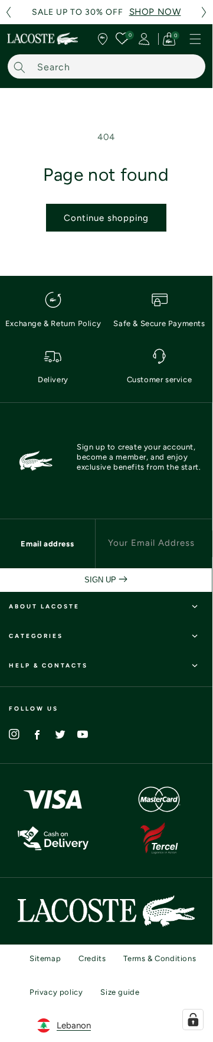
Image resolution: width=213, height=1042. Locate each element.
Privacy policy (56, 992)
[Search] (19, 67)
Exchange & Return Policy (53, 323)
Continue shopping (106, 218)
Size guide (119, 992)
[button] (8, 12)
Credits (92, 958)
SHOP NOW (155, 11)
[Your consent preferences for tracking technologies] (193, 1020)
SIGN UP (101, 579)
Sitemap (45, 958)
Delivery (53, 379)
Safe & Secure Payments (159, 323)
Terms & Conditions (159, 958)
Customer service (159, 379)
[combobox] (106, 66)
